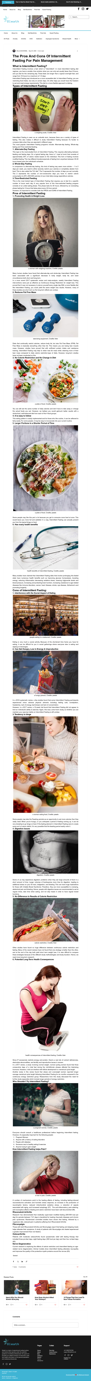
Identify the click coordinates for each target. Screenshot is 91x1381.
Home (39, 1350)
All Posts (6, 39)
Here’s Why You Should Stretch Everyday (14, 1298)
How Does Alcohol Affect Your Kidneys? (44, 1298)
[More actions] (77, 51)
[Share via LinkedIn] (22, 1261)
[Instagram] (83, 8)
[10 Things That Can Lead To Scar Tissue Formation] (74, 1287)
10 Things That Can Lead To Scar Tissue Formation (74, 1298)
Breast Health (67, 39)
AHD (31, 39)
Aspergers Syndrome (52, 39)
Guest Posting (53, 1352)
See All (85, 1276)
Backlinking (52, 1353)
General (15, 1255)
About (39, 1352)
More (76, 39)
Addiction (39, 39)
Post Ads (51, 1350)
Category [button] (39, 1355)
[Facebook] (78, 8)
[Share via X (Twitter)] (18, 1261)
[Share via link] (26, 1261)
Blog (38, 1353)
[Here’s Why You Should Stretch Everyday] (17, 1287)
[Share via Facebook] (13, 1261)
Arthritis (23, 39)
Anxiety (15, 39)
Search (39, 1357)
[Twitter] (87, 8)
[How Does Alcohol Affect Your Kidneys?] (45, 1287)
